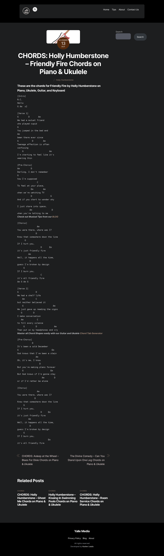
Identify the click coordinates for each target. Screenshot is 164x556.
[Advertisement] (131, 78)
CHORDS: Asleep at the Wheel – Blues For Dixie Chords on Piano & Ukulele (40, 459)
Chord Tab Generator (91, 333)
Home (106, 9)
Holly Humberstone (64, 80)
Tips (114, 9)
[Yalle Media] (26, 13)
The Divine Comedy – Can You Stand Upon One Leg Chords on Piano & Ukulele (86, 459)
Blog (85, 538)
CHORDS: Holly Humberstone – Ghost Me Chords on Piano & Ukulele (31, 499)
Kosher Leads (87, 546)
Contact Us (133, 9)
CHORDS (20, 491)
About (122, 9)
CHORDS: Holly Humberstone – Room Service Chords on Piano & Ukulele (94, 499)
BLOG (55, 216)
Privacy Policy (74, 538)
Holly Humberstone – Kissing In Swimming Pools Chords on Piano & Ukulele (63, 499)
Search (119, 31)
